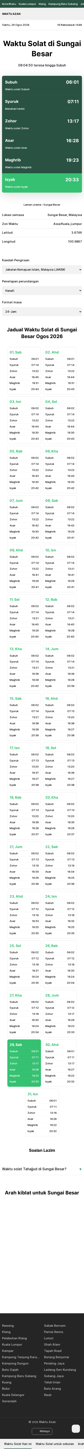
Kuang (6, 1382)
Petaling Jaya (54, 1363)
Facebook (28, 1298)
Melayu (45, 1431)
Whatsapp (56, 1298)
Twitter (37, 1298)
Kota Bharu (9, 3)
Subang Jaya (54, 1376)
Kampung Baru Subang (63, 3)
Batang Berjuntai (56, 1357)
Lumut (48, 1338)
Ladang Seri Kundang (60, 1370)
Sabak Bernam (55, 1326)
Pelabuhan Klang (14, 1338)
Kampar (8, 1351)
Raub (47, 1395)
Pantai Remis (53, 1332)
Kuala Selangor (13, 1395)
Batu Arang (52, 1388)
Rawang (8, 1326)
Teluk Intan (52, 1382)
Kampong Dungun (15, 1363)
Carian (80, 14)
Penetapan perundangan (20, 281)
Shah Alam (52, 1344)
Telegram (47, 1298)
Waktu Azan (11, 13)
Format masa (12, 302)
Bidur (6, 1388)
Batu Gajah (10, 1370)
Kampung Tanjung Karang (21, 1357)
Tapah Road (53, 1351)
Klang (42, 3)
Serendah (9, 1401)
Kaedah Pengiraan (15, 260)
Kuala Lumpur (27, 3)
